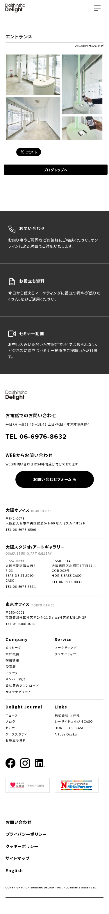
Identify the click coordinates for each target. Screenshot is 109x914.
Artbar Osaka (66, 734)
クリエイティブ (65, 654)
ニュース (12, 715)
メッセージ (14, 647)
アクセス (12, 673)
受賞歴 (11, 666)
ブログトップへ (55, 169)
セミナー (12, 728)
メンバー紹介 (16, 679)
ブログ (10, 721)
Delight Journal (24, 707)
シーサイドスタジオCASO (74, 721)
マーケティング (66, 647)
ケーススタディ (17, 734)
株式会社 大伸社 (67, 715)
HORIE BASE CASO (70, 728)
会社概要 (12, 654)
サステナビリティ (18, 692)
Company (17, 639)
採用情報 (12, 660)
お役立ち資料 (16, 740)
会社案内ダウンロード (22, 685)
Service (63, 639)
